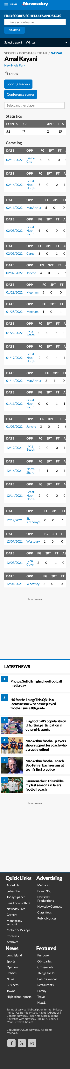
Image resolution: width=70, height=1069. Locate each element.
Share (13, 73)
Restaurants (45, 985)
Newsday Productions (45, 898)
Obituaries (44, 961)
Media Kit (44, 885)
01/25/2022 (14, 311)
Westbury (33, 541)
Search (14, 30)
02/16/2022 (14, 184)
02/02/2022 (14, 273)
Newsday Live (16, 909)
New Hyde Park (14, 65)
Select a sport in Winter (19, 42)
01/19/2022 (14, 357)
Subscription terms (39, 1009)
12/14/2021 (14, 495)
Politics (12, 973)
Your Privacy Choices (20, 1022)
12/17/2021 (14, 447)
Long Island (14, 955)
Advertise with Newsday (21, 1018)
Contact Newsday (17, 1015)
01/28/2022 (14, 292)
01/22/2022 (14, 333)
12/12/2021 (14, 520)
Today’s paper (16, 897)
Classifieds (44, 912)
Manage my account (14, 922)
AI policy (51, 1018)
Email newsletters (18, 903)
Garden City (31, 159)
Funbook (43, 955)
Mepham (32, 292)
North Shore (30, 470)
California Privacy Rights (31, 1012)
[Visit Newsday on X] (22, 1043)
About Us (13, 885)
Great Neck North (30, 184)
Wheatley (32, 584)
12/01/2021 (14, 584)
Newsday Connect (49, 906)
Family (41, 991)
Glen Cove (29, 562)
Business (12, 985)
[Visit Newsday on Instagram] (32, 1043)
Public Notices (47, 918)
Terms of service (16, 1009)
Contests (13, 936)
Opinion (12, 967)
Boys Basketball (33, 53)
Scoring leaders (18, 84)
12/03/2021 (14, 562)
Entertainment (47, 979)
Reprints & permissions (44, 1015)
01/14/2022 (14, 380)
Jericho (31, 273)
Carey (30, 253)
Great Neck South (30, 230)
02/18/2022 (14, 160)
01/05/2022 (14, 426)
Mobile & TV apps (18, 930)
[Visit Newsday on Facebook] (11, 1043)
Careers (12, 914)
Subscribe (13, 891)
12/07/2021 (14, 541)
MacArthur (33, 207)
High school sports (19, 996)
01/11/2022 (14, 403)
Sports (11, 961)
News (10, 979)
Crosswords (45, 967)
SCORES (10, 53)
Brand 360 (44, 891)
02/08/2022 (14, 230)
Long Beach (30, 332)
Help (41, 1018)
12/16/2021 (14, 470)
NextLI (41, 1002)
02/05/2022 (14, 253)
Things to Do (45, 973)
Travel (41, 996)
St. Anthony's (33, 520)
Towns (11, 991)
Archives (12, 942)
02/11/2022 (14, 207)
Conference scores (21, 94)
